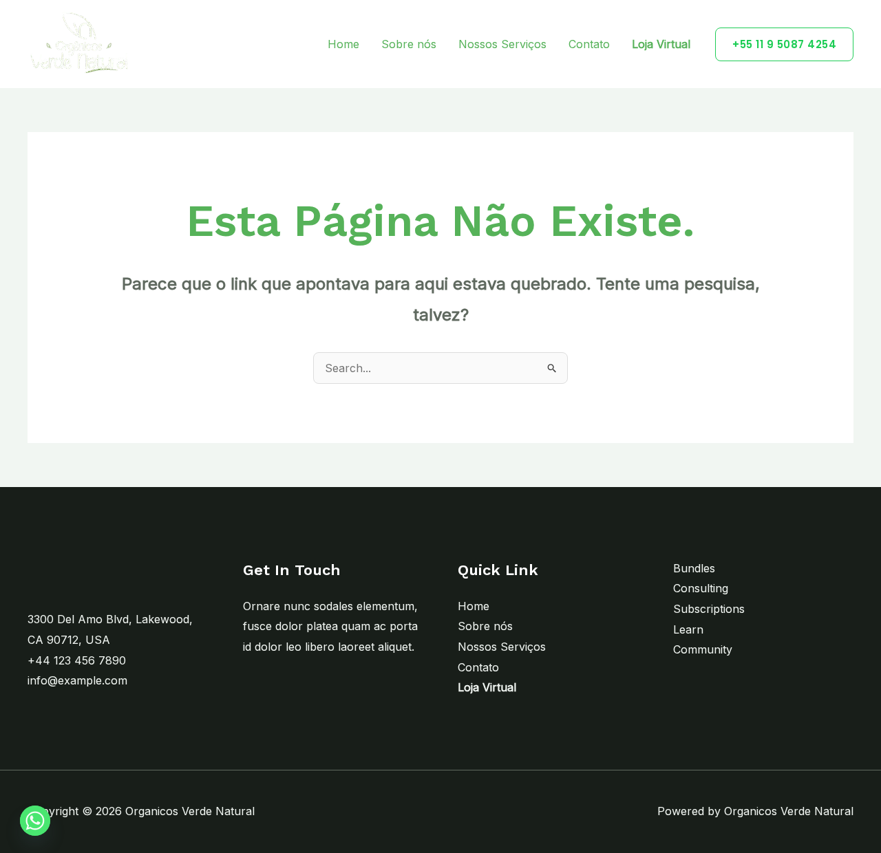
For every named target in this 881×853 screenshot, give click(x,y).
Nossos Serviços (502, 44)
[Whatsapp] (35, 821)
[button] (784, 44)
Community (702, 649)
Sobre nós (408, 44)
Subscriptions (709, 609)
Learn (688, 629)
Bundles (694, 568)
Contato (589, 44)
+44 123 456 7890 (77, 660)
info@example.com (77, 680)
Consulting (700, 588)
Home (343, 44)
